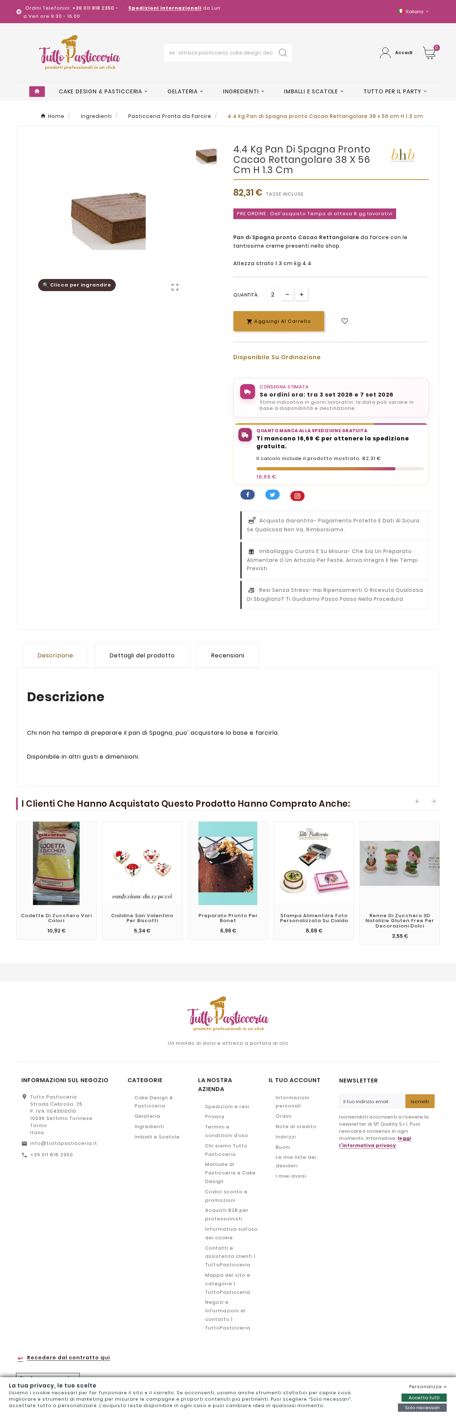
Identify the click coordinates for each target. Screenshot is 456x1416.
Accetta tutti (424, 1397)
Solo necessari (422, 1407)
